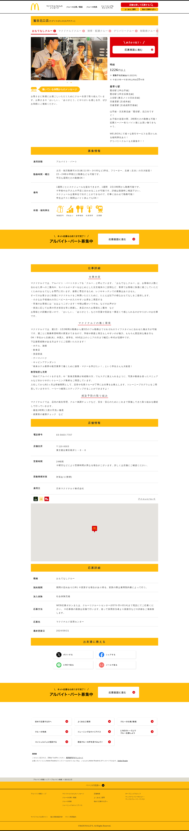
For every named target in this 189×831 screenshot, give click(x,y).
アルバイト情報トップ (38, 794)
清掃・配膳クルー (97, 31)
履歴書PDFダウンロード (74, 758)
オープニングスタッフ (133, 794)
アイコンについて (147, 499)
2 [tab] (71, 82)
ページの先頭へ (93, 785)
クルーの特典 (91, 7)
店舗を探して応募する (139, 5)
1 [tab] (67, 82)
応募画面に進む (134, 49)
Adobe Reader (123, 761)
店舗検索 (97, 794)
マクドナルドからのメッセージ (54, 7)
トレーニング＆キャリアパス (107, 7)
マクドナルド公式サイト (39, 817)
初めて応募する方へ (149, 9)
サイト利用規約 (70, 817)
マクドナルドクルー (70, 31)
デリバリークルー (124, 31)
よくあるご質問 (130, 9)
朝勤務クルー (148, 31)
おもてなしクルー (42, 31)
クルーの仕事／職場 (74, 7)
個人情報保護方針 (56, 817)
